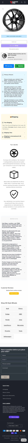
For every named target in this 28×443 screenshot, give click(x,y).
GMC (20, 314)
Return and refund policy (9, 395)
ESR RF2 (15, 144)
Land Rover (7, 325)
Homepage (5, 389)
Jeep (20, 319)
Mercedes (20, 325)
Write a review (14, 293)
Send (5, 377)
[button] (2, 2)
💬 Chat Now (8, 66)
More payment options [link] (14, 48)
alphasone (8, 435)
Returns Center (6, 392)
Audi (7, 308)
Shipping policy (22, 438)
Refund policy (22, 435)
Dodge (7, 314)
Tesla (20, 331)
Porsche (7, 331)
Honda (7, 319)
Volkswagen (7, 336)
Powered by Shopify (15, 435)
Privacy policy (7, 438)
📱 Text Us (20, 66)
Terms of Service (7, 398)
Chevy (20, 308)
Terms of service (14, 438)
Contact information (15, 440)
